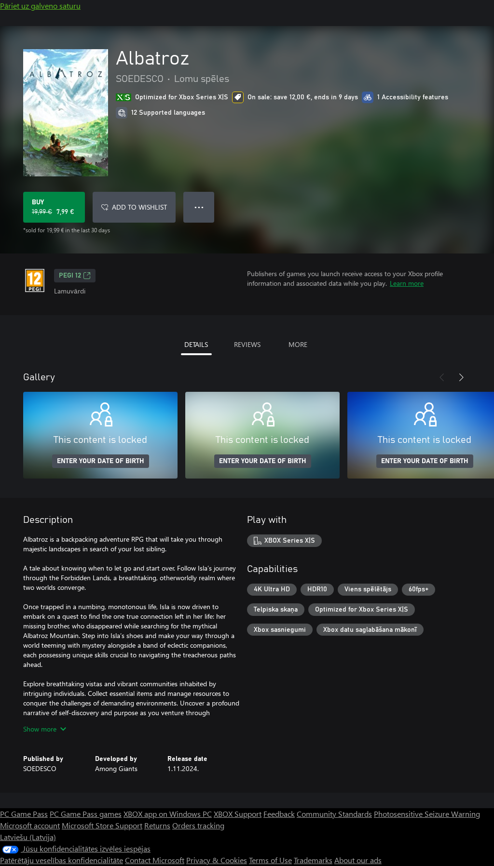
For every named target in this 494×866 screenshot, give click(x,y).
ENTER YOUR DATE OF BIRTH (100, 461)
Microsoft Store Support (102, 825)
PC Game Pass (24, 814)
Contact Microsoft (154, 860)
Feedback (279, 814)
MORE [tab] (297, 344)
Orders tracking (198, 825)
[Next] (461, 377)
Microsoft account (30, 825)
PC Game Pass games (86, 814)
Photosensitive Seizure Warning (427, 814)
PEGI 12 (70, 275)
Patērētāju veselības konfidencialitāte (61, 860)
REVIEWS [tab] (247, 344)
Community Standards (334, 814)
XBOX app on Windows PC (168, 814)
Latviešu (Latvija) (28, 837)
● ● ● (199, 207)
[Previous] (442, 377)
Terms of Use (270, 860)
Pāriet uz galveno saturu (40, 5)
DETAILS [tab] (196, 344)
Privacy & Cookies (216, 860)
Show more (39, 728)
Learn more (407, 283)
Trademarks (313, 860)
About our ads (358, 860)
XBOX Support (237, 814)
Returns (157, 825)
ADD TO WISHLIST (139, 207)
